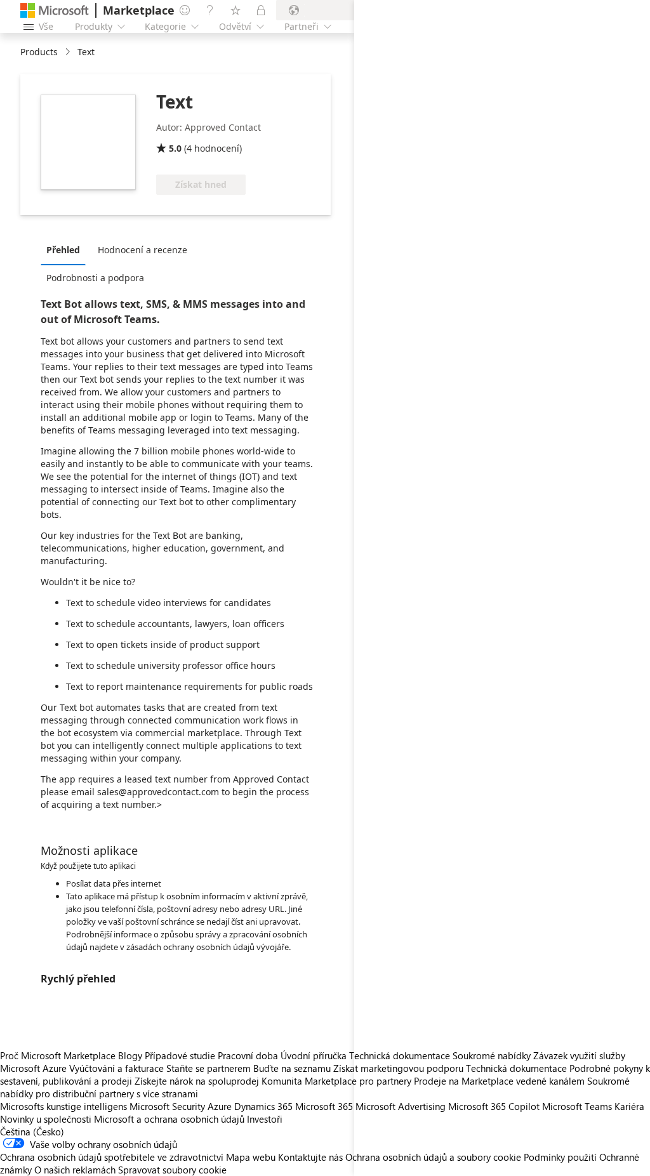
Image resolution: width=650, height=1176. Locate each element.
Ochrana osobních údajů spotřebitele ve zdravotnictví (111, 1157)
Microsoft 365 (324, 1106)
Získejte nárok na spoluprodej (197, 1080)
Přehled (63, 250)
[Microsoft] (54, 10)
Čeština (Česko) (32, 1131)
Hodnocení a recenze (142, 250)
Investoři (264, 1119)
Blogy (130, 1055)
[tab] (66, 249)
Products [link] (39, 52)
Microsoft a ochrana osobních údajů (169, 1119)
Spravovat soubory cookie (172, 1169)
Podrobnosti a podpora (95, 278)
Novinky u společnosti (45, 1119)
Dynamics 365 (263, 1106)
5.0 (175, 148)
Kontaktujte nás (310, 1157)
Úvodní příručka (314, 1055)
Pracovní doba (248, 1055)
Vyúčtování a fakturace (116, 1068)
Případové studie (180, 1055)
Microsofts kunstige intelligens (63, 1106)
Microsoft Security (167, 1106)
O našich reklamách (75, 1169)
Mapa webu (250, 1157)
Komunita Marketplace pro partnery (336, 1080)
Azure (220, 1106)
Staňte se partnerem (208, 1068)
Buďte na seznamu (292, 1068)
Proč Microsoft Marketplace (58, 1055)
